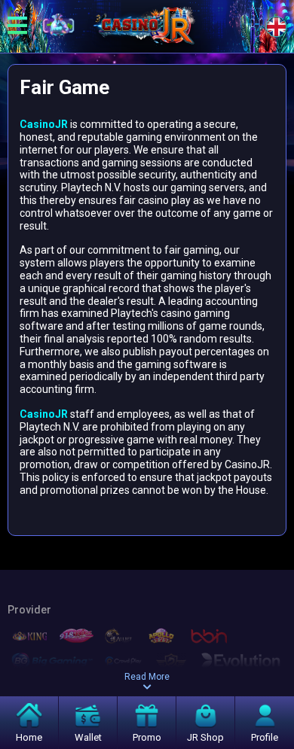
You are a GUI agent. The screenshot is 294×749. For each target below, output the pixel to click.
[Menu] (17, 26)
